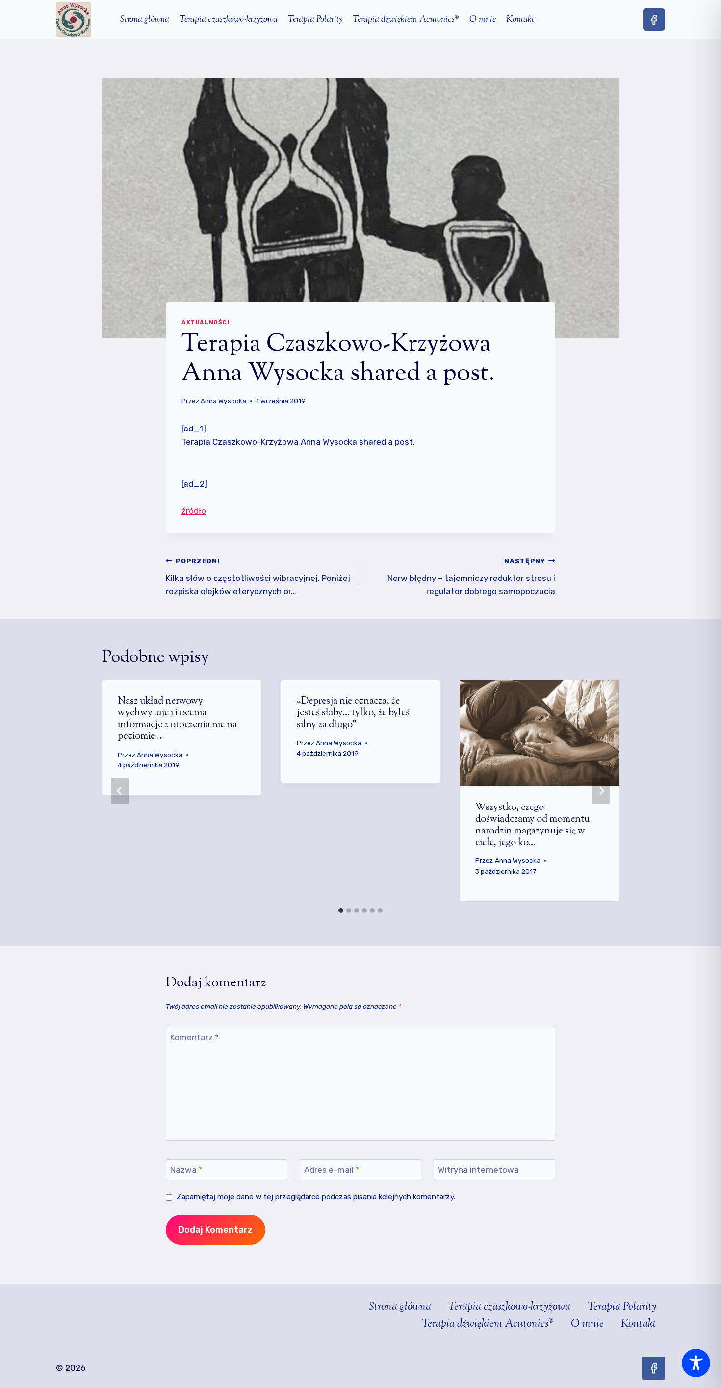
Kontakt (520, 19)
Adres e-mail (332, 1170)
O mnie (482, 19)
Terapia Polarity (315, 19)
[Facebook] (654, 19)
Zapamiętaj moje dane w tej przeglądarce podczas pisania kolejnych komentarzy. (316, 1196)
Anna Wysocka (223, 400)
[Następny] (601, 791)
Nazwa (186, 1170)
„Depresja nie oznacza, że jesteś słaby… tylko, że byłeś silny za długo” (353, 713)
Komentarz (194, 1037)
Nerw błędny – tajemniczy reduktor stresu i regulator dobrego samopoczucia (471, 576)
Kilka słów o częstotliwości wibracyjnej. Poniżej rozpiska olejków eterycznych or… (258, 576)
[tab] (340, 910)
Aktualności (205, 322)
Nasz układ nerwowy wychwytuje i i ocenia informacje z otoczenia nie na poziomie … (177, 719)
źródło (193, 511)
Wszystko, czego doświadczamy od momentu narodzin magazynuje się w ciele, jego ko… (532, 825)
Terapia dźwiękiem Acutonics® (406, 19)
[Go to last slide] (120, 791)
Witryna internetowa (478, 1170)
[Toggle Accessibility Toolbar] (696, 1363)
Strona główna (144, 19)
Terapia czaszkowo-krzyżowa (229, 19)
